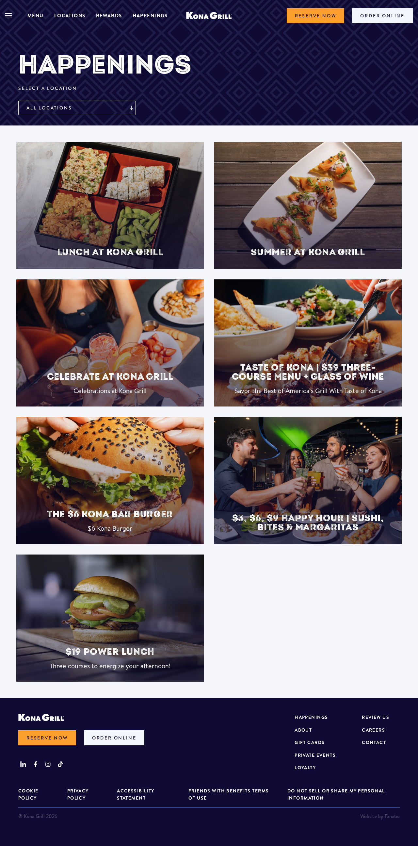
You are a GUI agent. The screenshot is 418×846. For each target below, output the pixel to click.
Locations (70, 15)
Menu (35, 15)
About (303, 730)
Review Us (375, 717)
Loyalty (305, 767)
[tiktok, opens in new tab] (60, 764)
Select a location (47, 88)
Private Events (315, 755)
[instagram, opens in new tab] (48, 764)
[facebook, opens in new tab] (35, 764)
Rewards (109, 15)
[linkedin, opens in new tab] (23, 764)
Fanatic (392, 816)
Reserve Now (315, 15)
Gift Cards (310, 742)
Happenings (150, 15)
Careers (373, 730)
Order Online (382, 15)
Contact (374, 742)
